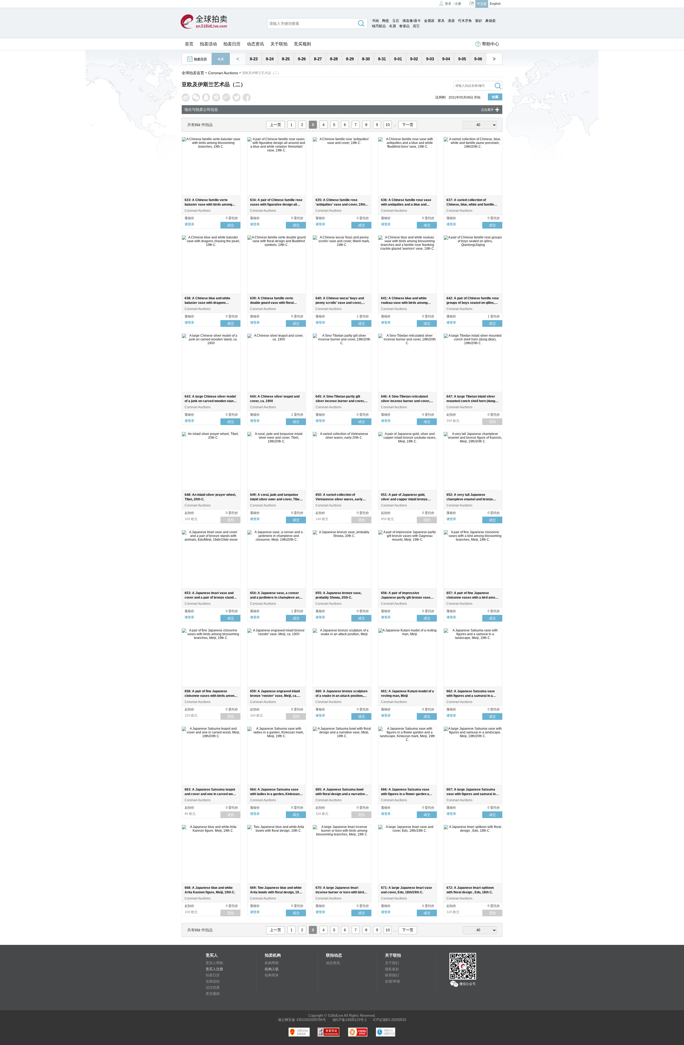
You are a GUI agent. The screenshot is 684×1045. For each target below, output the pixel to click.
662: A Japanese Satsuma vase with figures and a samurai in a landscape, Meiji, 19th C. (470, 695)
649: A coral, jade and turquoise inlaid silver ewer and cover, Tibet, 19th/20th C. (275, 499)
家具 (441, 21)
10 (388, 125)
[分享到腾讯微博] (226, 97)
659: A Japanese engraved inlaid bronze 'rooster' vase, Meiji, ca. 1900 (275, 695)
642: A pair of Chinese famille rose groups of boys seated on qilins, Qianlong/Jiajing (472, 302)
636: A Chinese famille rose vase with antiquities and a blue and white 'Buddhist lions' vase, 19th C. (407, 204)
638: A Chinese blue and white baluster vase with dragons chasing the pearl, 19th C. (207, 302)
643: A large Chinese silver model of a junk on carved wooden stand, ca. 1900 (210, 401)
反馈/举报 (392, 981)
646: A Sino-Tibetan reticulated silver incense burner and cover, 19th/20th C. (405, 401)
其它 (416, 26)
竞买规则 (302, 44)
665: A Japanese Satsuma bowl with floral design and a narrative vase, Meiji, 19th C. (340, 794)
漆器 (451, 21)
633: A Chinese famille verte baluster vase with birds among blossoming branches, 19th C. (208, 204)
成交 (230, 225)
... (395, 125)
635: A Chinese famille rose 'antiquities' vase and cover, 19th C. (340, 204)
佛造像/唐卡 (411, 21)
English (495, 4)
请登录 (189, 224)
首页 (189, 44)
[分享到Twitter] (236, 97)
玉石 (395, 21)
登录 (448, 4)
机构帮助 (272, 963)
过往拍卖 (213, 987)
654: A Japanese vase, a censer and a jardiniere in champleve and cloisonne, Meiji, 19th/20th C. (275, 597)
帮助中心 (490, 44)
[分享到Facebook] (247, 97)
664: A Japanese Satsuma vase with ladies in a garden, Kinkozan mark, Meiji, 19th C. (275, 794)
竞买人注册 (214, 969)
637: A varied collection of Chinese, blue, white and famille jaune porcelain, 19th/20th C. (470, 204)
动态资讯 (255, 44)
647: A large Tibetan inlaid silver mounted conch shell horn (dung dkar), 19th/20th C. (470, 401)
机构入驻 (272, 969)
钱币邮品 (379, 26)
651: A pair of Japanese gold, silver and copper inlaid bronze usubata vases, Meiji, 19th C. (404, 499)
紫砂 (478, 21)
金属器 (429, 21)
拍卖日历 (231, 44)
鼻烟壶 (490, 21)
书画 (375, 21)
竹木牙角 (465, 21)
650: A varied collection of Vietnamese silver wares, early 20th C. (339, 499)
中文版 (482, 4)
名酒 (392, 26)
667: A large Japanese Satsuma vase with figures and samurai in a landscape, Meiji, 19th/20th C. (472, 794)
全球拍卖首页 (193, 73)
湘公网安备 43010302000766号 (302, 1020)
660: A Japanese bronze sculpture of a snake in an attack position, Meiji (342, 695)
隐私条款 (392, 969)
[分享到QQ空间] (216, 97)
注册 (458, 4)
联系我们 (392, 975)
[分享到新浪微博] (186, 97)
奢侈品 (404, 26)
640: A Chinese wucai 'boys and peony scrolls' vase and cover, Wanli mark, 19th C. (340, 302)
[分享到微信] (196, 97)
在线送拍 (213, 981)
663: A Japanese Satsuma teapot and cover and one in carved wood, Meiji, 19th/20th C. (211, 794)
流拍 (492, 422)
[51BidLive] (204, 21)
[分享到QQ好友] (206, 97)
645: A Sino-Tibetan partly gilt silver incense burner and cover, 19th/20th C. (340, 401)
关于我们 (392, 963)
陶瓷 (385, 21)
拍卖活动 (208, 44)
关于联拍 (278, 44)
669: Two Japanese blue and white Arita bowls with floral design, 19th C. (276, 892)
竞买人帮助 (214, 963)
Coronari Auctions (223, 73)
